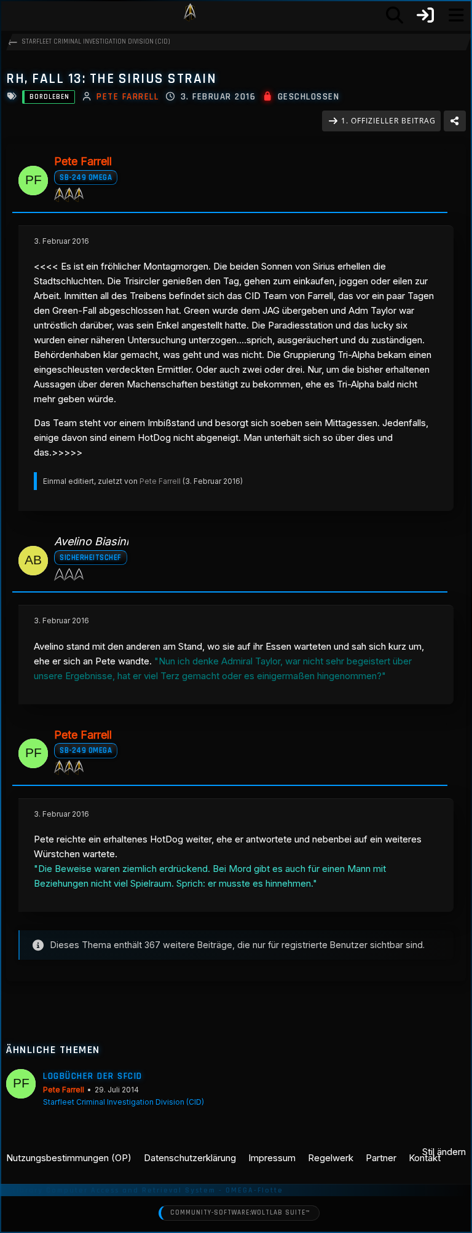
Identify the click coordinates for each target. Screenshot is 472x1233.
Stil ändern (444, 1151)
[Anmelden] (425, 15)
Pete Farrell (160, 481)
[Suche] (394, 15)
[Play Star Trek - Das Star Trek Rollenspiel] (190, 15)
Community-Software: (240, 1212)
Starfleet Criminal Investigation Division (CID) (123, 1102)
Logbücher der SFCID (93, 1076)
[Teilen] (455, 121)
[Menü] (456, 15)
